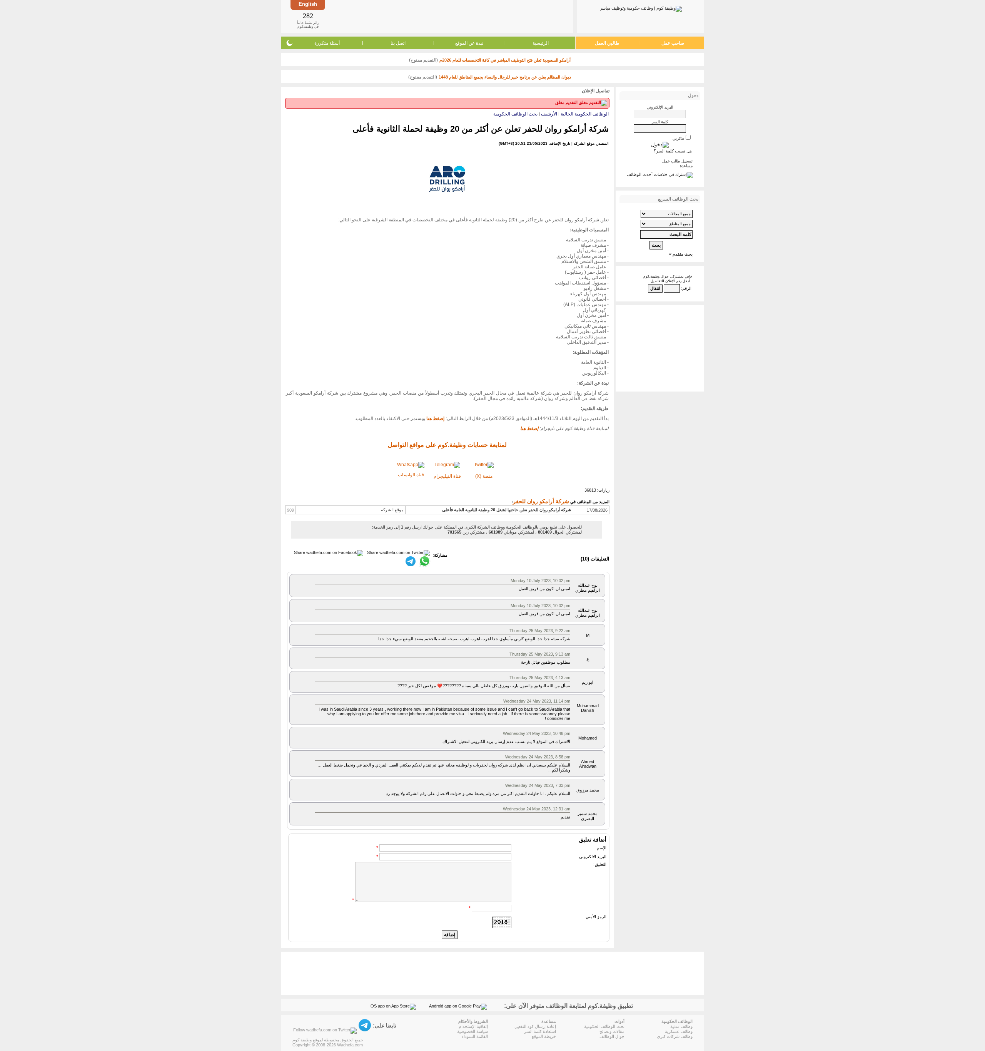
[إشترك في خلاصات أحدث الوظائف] (660, 174)
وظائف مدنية (681, 1026)
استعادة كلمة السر (540, 1031)
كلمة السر (660, 122)
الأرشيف (549, 114)
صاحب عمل (672, 43)
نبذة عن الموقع (469, 43)
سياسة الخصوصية (472, 1031)
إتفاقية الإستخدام (473, 1026)
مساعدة (686, 166)
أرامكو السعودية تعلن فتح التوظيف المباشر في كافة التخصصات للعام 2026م (505, 60)
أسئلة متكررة (327, 43)
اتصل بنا (398, 43)
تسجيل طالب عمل (677, 161)
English (308, 4)
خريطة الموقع (544, 1036)
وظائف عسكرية (679, 1031)
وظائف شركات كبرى (675, 1036)
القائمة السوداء (475, 1036)
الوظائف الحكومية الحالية (585, 114)
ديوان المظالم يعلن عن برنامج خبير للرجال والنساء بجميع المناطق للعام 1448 (505, 77)
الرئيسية (541, 43)
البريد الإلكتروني (660, 107)
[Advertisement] (449, 16)
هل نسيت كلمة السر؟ (673, 151)
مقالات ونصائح (611, 1031)
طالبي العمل (607, 43)
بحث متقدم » (681, 254)
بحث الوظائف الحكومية (515, 114)
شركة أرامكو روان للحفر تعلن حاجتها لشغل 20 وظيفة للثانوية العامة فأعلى (506, 509)
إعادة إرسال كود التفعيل (535, 1026)
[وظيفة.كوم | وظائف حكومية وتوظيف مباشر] (641, 7)
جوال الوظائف (611, 1036)
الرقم (686, 288)
